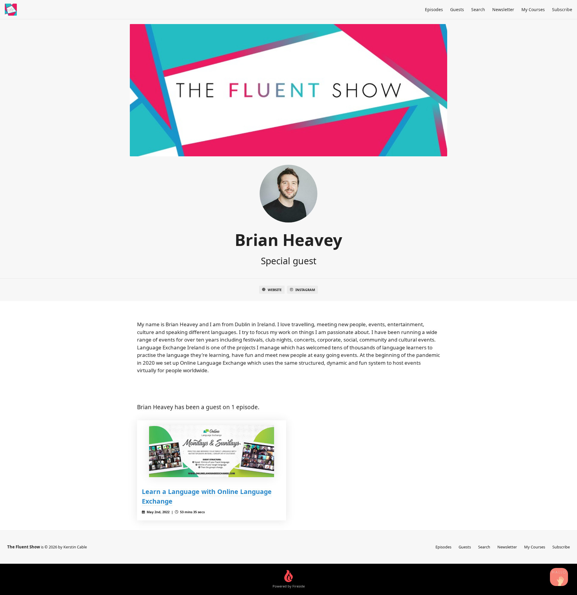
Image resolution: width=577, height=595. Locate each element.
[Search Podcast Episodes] (559, 577)
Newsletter (503, 9)
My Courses (533, 9)
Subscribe (562, 9)
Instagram (305, 289)
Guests (457, 9)
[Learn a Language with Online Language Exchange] (211, 451)
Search (478, 9)
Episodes (434, 9)
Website (275, 289)
